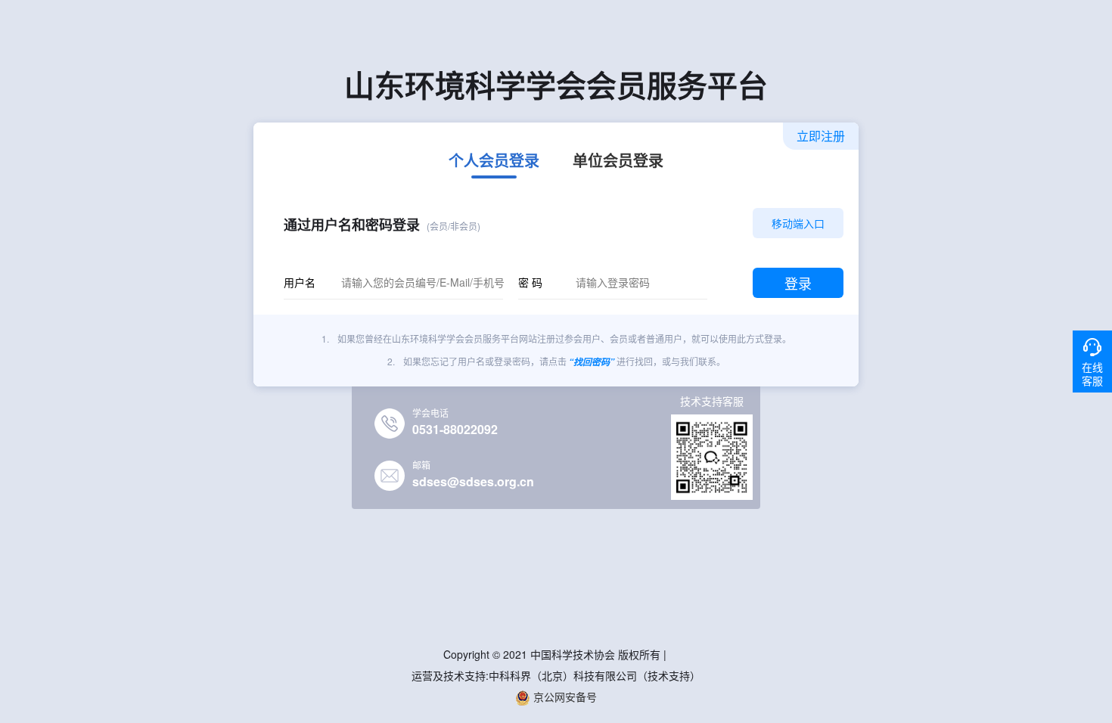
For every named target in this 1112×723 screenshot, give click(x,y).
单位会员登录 (618, 162)
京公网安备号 (563, 696)
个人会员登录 (494, 162)
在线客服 (1092, 373)
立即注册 (821, 135)
